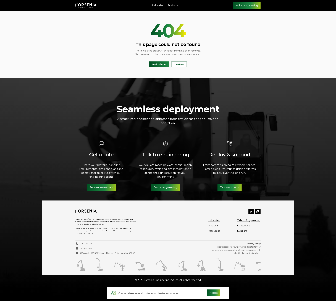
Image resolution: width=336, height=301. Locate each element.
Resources (214, 230)
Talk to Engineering (249, 220)
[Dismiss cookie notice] (223, 292)
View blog (179, 64)
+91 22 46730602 (87, 244)
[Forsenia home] (86, 5)
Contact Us (243, 225)
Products (172, 5)
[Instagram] (258, 212)
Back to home (159, 64)
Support (242, 230)
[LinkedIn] (251, 212)
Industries (157, 5)
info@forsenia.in (87, 248)
